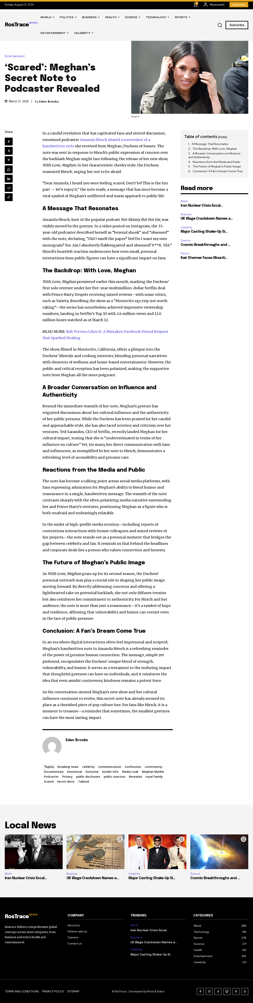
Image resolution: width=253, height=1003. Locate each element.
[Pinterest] (9, 160)
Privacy (67, 776)
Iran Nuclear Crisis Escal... (202, 205)
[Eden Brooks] (51, 746)
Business (186, 214)
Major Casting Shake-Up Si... (204, 231)
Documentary (54, 771)
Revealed (135, 776)
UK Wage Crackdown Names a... (207, 218)
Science (185, 240)
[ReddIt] (9, 188)
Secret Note (66, 781)
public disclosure (88, 776)
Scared (49, 781)
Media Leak (130, 771)
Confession (133, 767)
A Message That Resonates (210, 144)
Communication (109, 767)
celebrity (88, 767)
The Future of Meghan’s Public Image (217, 166)
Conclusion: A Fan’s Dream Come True (218, 171)
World (184, 201)
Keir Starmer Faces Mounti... (204, 258)
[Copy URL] (9, 197)
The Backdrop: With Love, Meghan (215, 148)
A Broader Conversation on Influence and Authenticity (214, 155)
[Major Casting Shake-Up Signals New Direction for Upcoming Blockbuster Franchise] (157, 851)
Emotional (74, 771)
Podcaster (51, 776)
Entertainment (15, 56)
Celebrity (186, 227)
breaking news (68, 767)
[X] (9, 151)
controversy (153, 767)
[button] (220, 25)
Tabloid (83, 781)
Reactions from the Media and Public (217, 162)
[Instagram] (209, 991)
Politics (185, 253)
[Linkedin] (9, 179)
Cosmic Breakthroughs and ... (205, 245)
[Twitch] (227, 991)
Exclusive (92, 771)
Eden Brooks (49, 101)
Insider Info (110, 771)
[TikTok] (218, 991)
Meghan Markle (153, 771)
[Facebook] (9, 142)
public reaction (114, 776)
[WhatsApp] (9, 169)
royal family (154, 776)
